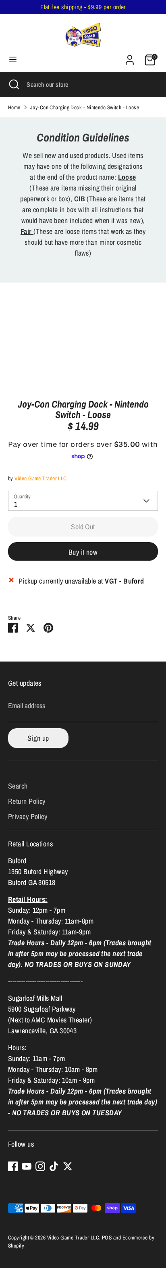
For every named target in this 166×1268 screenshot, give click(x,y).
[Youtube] (26, 1166)
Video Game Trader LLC (40, 478)
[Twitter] (68, 1166)
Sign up (38, 738)
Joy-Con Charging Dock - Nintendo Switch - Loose (84, 107)
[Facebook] (13, 1166)
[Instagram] (40, 1166)
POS (107, 1237)
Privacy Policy (27, 816)
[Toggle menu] (13, 59)
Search (18, 786)
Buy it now (83, 552)
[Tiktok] (54, 1166)
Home (14, 107)
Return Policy (27, 801)
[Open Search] (13, 84)
